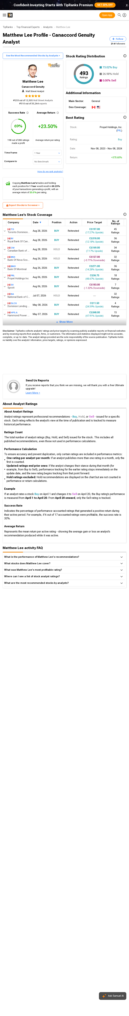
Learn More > (33, 392)
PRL (119, 130)
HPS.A (14, 312)
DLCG (14, 303)
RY (12, 238)
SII (12, 284)
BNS (13, 257)
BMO (13, 266)
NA (12, 294)
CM (12, 247)
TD (12, 229)
